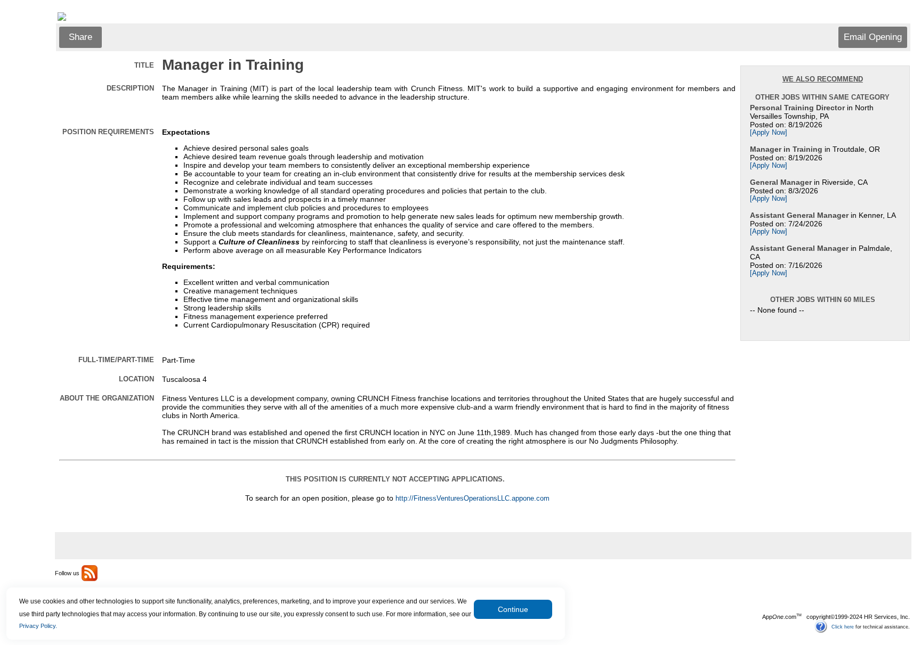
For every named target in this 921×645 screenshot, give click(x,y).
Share (80, 37)
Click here (842, 626)
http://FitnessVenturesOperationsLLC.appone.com (472, 498)
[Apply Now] (768, 132)
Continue (513, 609)
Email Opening (873, 37)
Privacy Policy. (38, 626)
